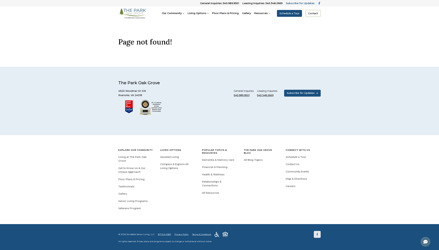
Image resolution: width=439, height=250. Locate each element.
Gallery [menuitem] (122, 193)
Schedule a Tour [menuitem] (296, 157)
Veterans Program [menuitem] (129, 208)
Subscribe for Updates (300, 3)
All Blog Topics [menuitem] (253, 159)
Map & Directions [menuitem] (296, 178)
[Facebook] (317, 234)
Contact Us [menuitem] (292, 164)
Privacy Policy (182, 234)
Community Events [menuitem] (297, 171)
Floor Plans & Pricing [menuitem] (131, 179)
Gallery (246, 13)
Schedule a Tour (289, 13)
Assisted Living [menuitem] (169, 157)
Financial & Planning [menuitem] (214, 167)
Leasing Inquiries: (262, 3)
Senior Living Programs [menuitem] (133, 201)
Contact (313, 13)
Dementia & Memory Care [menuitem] (218, 159)
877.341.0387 (164, 234)
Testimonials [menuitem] (126, 186)
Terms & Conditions (201, 234)
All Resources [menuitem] (210, 192)
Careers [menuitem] (290, 186)
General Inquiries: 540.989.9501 (219, 3)
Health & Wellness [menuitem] (213, 174)
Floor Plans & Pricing (225, 13)
